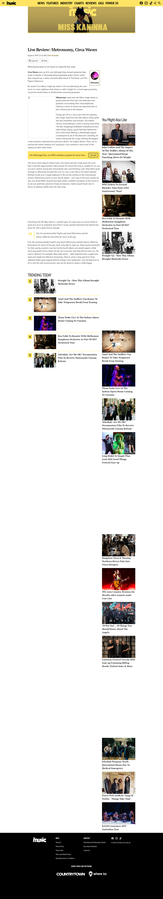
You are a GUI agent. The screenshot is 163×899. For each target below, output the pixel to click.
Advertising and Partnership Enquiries (94, 842)
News (41, 3)
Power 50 (112, 3)
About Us (58, 842)
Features (52, 3)
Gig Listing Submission (90, 846)
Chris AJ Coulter (53, 55)
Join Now (93, 155)
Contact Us (86, 850)
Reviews (91, 3)
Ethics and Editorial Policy (63, 854)
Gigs (101, 3)
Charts (79, 3)
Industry (66, 3)
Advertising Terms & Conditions (65, 858)
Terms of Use (59, 850)
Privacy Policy (60, 846)
